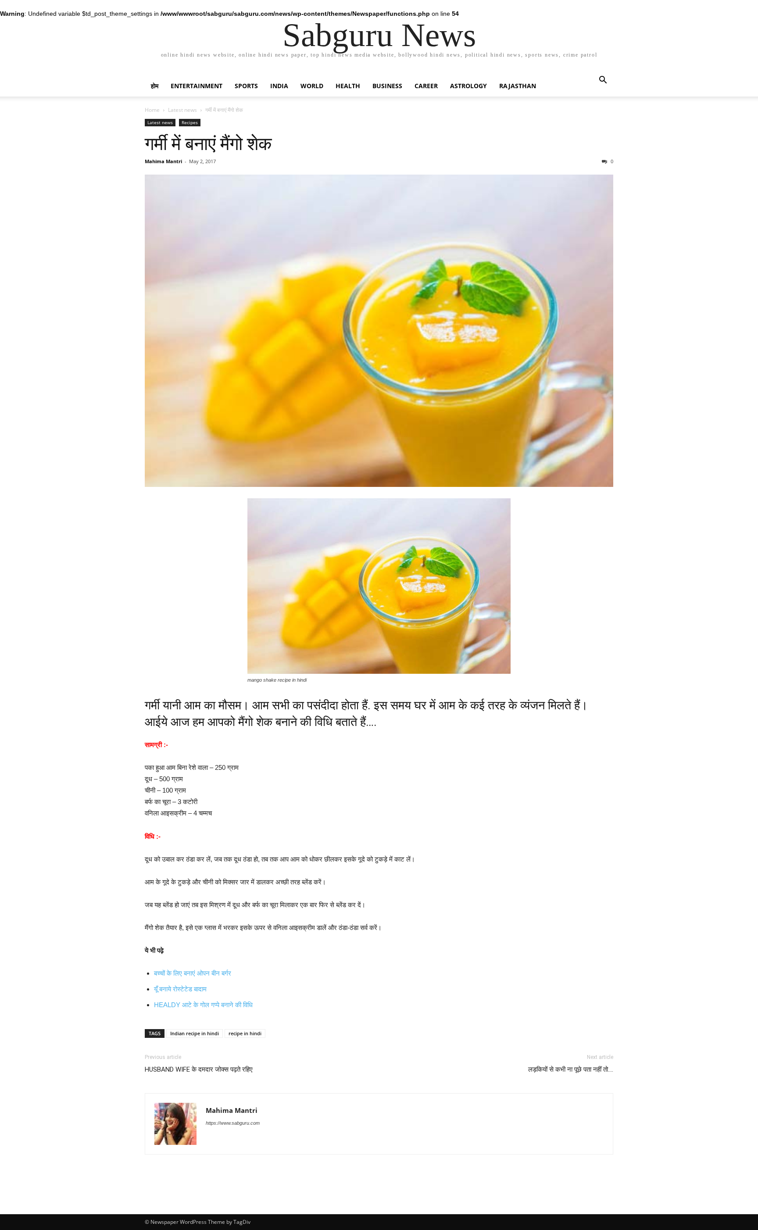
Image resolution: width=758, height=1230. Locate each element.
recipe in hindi (245, 1033)
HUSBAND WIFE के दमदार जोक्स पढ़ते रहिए (199, 1069)
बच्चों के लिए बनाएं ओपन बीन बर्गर (192, 973)
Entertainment (196, 86)
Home (152, 110)
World (311, 86)
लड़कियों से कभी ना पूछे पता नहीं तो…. (570, 1069)
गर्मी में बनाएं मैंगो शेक (208, 143)
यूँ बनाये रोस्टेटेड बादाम (180, 989)
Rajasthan (517, 86)
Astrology (468, 86)
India (279, 86)
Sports (246, 86)
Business (387, 86)
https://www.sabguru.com (233, 1123)
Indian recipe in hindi (194, 1033)
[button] (602, 81)
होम (154, 86)
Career (426, 86)
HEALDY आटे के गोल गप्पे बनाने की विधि (203, 1004)
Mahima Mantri (163, 161)
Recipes (190, 122)
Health (348, 86)
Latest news (182, 110)
